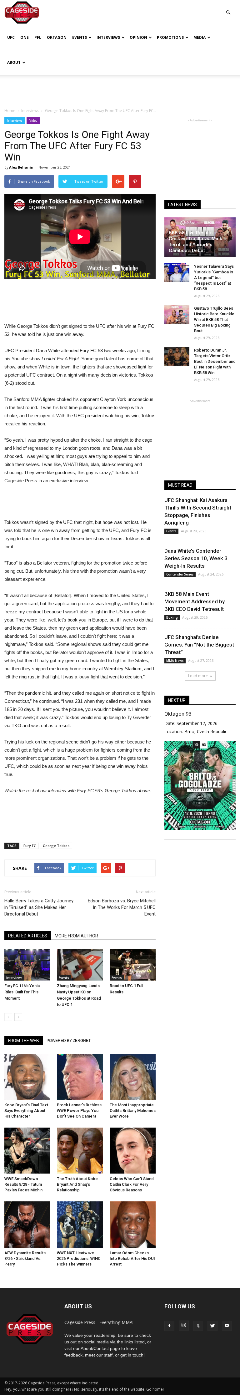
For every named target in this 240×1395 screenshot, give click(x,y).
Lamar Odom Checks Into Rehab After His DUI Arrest (132, 1258)
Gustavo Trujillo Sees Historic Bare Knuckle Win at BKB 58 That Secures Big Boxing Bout (214, 319)
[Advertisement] (120, 88)
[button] (228, 8)
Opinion (138, 37)
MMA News (175, 660)
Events (79, 37)
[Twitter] (213, 1326)
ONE (24, 37)
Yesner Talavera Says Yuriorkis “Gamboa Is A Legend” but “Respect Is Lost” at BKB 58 (214, 277)
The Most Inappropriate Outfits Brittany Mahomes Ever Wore (133, 1111)
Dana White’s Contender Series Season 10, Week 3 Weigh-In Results (196, 558)
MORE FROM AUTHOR (76, 935)
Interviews (108, 37)
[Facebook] (169, 1326)
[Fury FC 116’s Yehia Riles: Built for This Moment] (27, 964)
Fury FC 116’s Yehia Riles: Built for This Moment (22, 992)
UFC (11, 37)
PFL (37, 37)
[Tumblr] (198, 1326)
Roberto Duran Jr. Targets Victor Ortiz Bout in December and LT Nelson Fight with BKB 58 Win (215, 361)
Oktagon (57, 37)
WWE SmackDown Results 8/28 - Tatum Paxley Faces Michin (23, 1184)
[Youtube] (227, 1326)
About (14, 62)
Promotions (170, 37)
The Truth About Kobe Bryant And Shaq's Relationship (77, 1184)
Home (9, 110)
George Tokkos (56, 845)
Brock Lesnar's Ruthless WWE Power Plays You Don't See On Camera (79, 1111)
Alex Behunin (21, 167)
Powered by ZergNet (69, 1040)
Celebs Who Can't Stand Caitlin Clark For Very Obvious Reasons (132, 1184)
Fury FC (29, 845)
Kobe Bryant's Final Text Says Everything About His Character (26, 1111)
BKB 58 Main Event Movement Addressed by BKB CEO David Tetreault (194, 601)
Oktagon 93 (177, 714)
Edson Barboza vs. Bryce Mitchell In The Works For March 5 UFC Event (122, 907)
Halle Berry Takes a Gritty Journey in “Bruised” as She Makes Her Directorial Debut (38, 907)
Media (199, 37)
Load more (198, 675)
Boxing (172, 617)
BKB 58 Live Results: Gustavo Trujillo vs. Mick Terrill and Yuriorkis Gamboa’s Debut (195, 241)
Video (33, 120)
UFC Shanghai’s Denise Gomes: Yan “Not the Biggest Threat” (199, 644)
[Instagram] (184, 1326)
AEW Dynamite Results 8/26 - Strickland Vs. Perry (25, 1258)
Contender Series (180, 574)
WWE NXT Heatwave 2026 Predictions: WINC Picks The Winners (79, 1258)
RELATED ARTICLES (27, 935)
